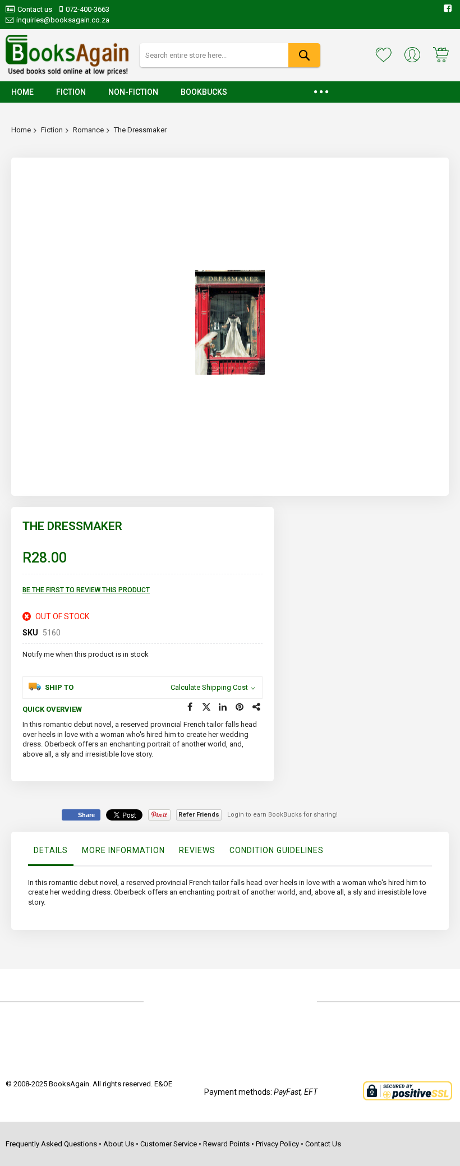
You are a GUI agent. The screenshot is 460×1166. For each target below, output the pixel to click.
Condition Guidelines (276, 850)
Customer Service (168, 1144)
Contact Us (323, 1144)
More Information (123, 850)
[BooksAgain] (67, 55)
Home (21, 130)
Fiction (52, 130)
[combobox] (230, 55)
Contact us (34, 9)
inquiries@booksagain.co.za (62, 20)
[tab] (50, 853)
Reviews (197, 850)
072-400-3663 (87, 9)
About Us (118, 1144)
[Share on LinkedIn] (223, 707)
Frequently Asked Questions (51, 1144)
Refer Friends (198, 814)
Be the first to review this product (86, 590)
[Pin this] (240, 707)
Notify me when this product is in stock (85, 654)
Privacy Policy (277, 1144)
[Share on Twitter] (206, 707)
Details (51, 850)
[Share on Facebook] (189, 707)
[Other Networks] (257, 707)
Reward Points (226, 1144)
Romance (88, 130)
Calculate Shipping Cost (209, 687)
